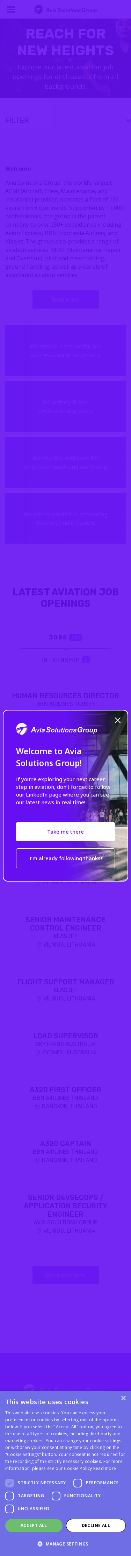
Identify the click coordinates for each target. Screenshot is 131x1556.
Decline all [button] (96, 1525)
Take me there (65, 831)
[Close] (117, 719)
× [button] (123, 1398)
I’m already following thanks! (65, 858)
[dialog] (65, 1473)
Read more (104, 1468)
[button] (65, 1544)
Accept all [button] (34, 1525)
